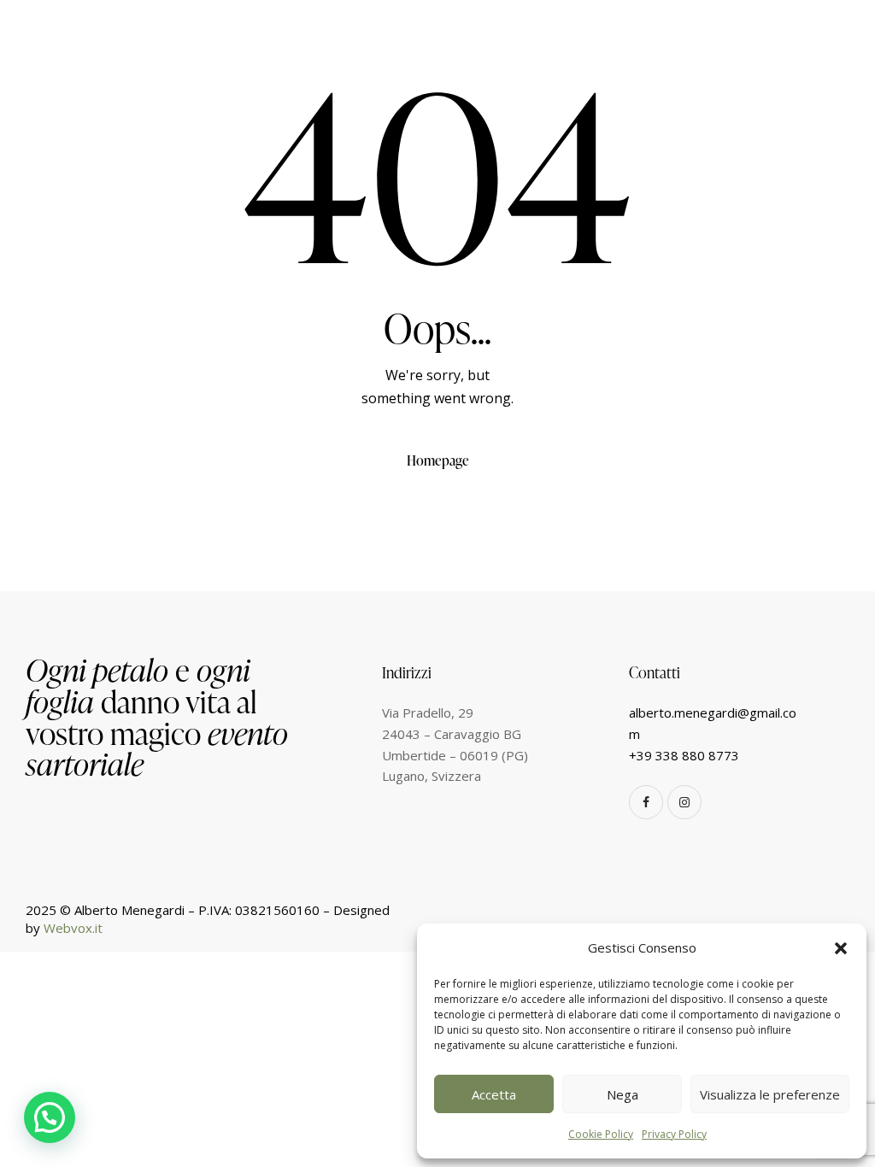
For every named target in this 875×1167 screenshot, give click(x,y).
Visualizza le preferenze (770, 1094)
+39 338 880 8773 (684, 755)
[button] (840, 948)
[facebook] (646, 802)
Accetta (494, 1094)
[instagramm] (684, 802)
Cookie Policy (600, 1134)
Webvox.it (73, 927)
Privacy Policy (674, 1134)
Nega (622, 1094)
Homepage (438, 460)
